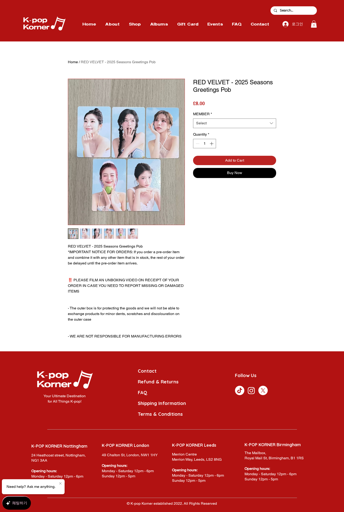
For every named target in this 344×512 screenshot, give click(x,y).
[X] (263, 390)
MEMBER (202, 114)
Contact (147, 371)
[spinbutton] (204, 143)
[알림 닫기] (60, 484)
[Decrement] (197, 143)
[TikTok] (239, 390)
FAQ (142, 392)
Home (73, 62)
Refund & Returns (158, 382)
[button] (314, 24)
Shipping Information (162, 403)
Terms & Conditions (160, 414)
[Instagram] (251, 390)
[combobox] (234, 123)
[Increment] (212, 143)
